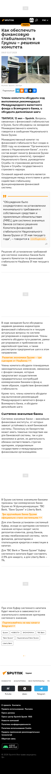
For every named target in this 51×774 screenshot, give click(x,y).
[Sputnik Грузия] (8, 21)
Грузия (5, 632)
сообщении (38, 239)
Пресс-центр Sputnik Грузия (14, 716)
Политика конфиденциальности (16, 724)
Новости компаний (10, 720)
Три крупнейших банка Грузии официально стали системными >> (21, 516)
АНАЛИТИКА (20, 681)
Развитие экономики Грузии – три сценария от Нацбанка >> (21, 359)
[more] (46, 244)
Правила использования (12, 709)
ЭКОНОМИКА (28, 632)
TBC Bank (40, 632)
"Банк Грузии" (8, 638)
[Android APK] (10, 746)
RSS (30, 716)
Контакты (16, 705)
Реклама (29, 709)
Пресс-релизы (8, 713)
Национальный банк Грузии (28, 638)
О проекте (6, 705)
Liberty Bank (7, 643)
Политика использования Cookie (16, 728)
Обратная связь (8, 738)
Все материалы (36, 681)
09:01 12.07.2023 (9, 52)
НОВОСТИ (15, 632)
